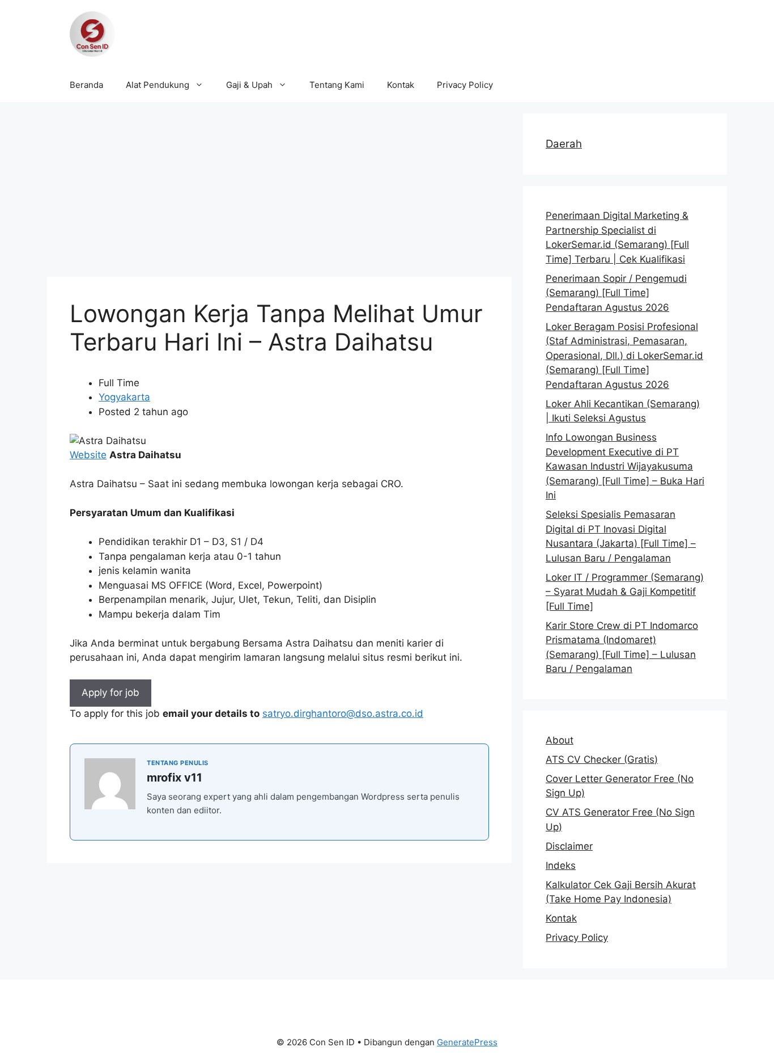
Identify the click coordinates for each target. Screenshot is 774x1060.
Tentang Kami (336, 84)
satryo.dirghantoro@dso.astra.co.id (342, 713)
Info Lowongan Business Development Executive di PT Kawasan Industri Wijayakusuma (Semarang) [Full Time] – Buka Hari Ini (625, 466)
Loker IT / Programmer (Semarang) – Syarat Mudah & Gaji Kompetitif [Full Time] (625, 592)
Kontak (400, 84)
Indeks (561, 865)
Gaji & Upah (249, 84)
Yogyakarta (124, 397)
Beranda (86, 84)
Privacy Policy (465, 84)
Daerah (564, 143)
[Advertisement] (279, 192)
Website (88, 455)
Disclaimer (569, 846)
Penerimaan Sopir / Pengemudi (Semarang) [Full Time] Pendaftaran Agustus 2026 (616, 293)
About (559, 740)
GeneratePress (467, 1042)
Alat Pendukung (157, 84)
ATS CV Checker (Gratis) (602, 759)
